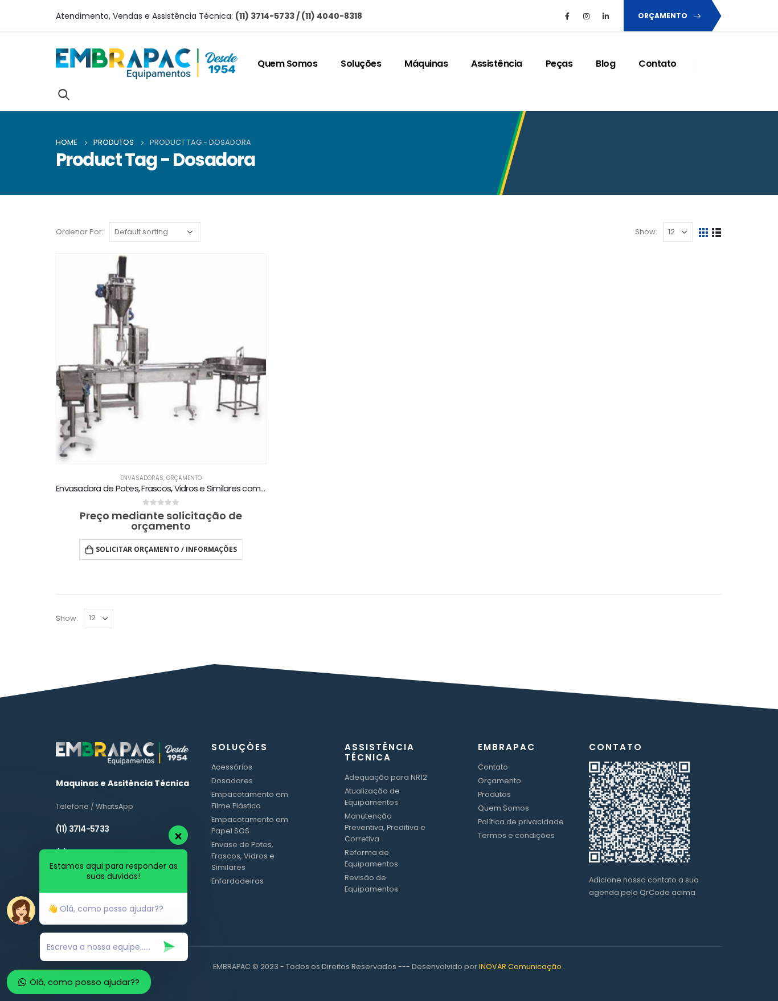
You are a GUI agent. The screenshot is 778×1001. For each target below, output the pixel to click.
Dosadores (232, 781)
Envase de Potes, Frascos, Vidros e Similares (243, 856)
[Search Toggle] (63, 94)
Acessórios (231, 767)
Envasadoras (141, 478)
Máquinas (426, 63)
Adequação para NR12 (386, 777)
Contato (657, 63)
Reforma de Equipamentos (371, 858)
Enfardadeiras (237, 881)
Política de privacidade (521, 822)
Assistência (496, 63)
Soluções (361, 63)
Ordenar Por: (80, 231)
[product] (161, 358)
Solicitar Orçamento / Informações (166, 549)
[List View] (716, 232)
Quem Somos (287, 63)
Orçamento (184, 478)
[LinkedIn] (606, 16)
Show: (646, 231)
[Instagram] (587, 16)
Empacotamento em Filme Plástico (249, 800)
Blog (605, 63)
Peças (559, 63)
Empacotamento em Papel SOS (249, 825)
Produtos (494, 794)
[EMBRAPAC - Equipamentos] (147, 64)
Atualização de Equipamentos (372, 796)
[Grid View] (703, 232)
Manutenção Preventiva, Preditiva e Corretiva (385, 827)
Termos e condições (516, 835)
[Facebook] (567, 16)
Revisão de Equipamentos (371, 883)
